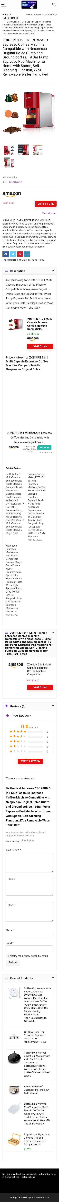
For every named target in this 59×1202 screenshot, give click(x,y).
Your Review (13, 849)
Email (10, 943)
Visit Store (46, 203)
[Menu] (4, 4)
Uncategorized (11, 18)
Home (5, 14)
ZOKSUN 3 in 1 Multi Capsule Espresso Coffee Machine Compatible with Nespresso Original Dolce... (29, 437)
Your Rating (12, 841)
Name (10, 930)
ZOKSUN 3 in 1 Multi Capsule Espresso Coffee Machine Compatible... (39, 324)
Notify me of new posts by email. (29, 955)
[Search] (54, 4)
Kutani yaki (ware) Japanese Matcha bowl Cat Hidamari (36, 1090)
